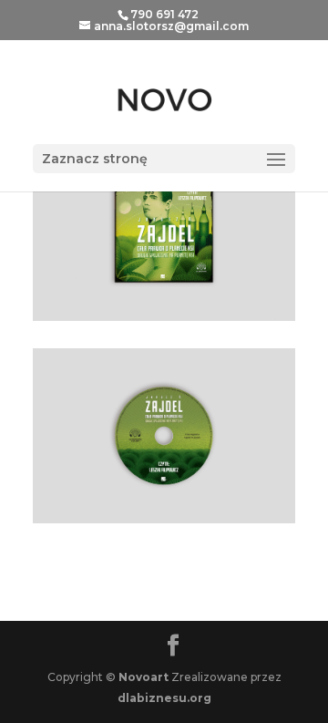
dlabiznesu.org (164, 698)
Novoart (143, 677)
